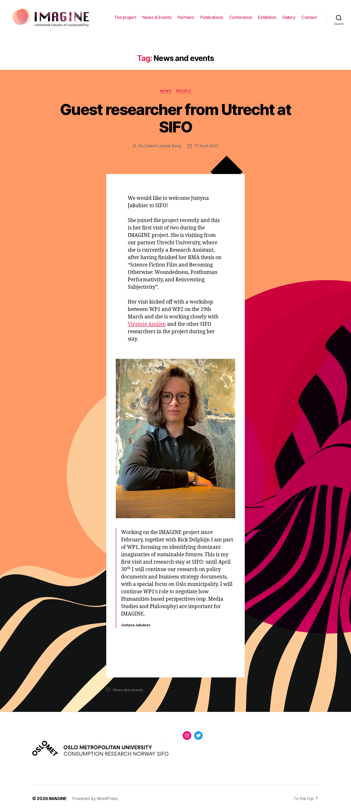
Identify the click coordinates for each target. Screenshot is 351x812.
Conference (240, 17)
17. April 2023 (206, 145)
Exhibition (267, 17)
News (165, 91)
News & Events (157, 17)
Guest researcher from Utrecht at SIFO (175, 118)
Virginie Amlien (147, 324)
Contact (309, 17)
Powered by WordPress (95, 798)
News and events (128, 689)
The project (125, 17)
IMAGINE (57, 798)
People (183, 91)
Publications (211, 17)
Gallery (289, 17)
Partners (186, 17)
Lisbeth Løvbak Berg (162, 145)
